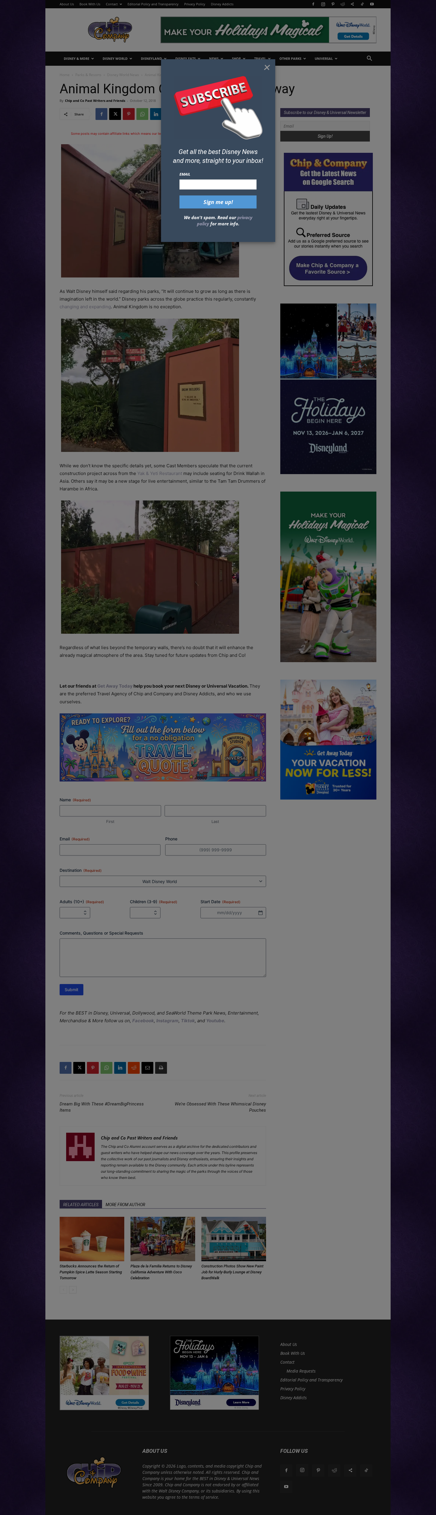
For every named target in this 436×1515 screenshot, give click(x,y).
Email (184, 174)
